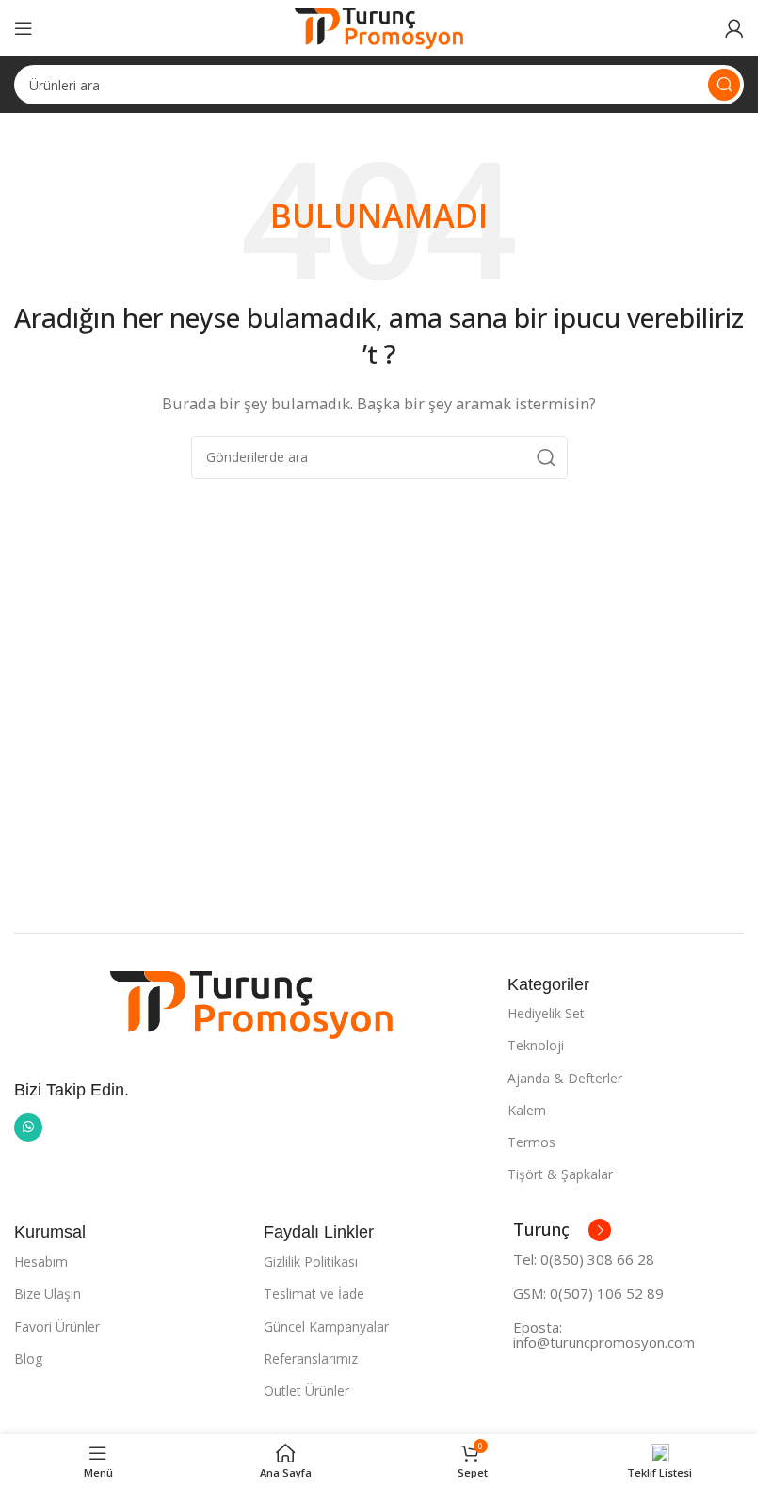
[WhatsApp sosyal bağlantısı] (28, 1127)
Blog (28, 1358)
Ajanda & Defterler (564, 1078)
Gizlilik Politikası (311, 1261)
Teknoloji (535, 1045)
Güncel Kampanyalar (326, 1326)
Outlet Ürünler (306, 1390)
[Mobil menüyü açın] (23, 28)
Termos (531, 1142)
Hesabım (41, 1261)
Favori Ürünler (57, 1326)
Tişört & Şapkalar (560, 1174)
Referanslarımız (311, 1358)
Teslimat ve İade (314, 1293)
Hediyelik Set (546, 1013)
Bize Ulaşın (47, 1293)
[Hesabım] (734, 28)
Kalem (526, 1110)
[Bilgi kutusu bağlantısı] (562, 1230)
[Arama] (724, 85)
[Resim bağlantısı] (251, 1003)
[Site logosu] (379, 26)
